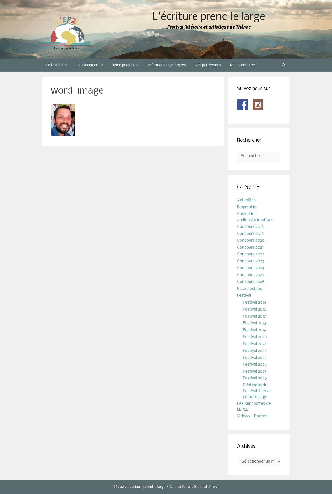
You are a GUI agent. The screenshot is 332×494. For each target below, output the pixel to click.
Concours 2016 (250, 227)
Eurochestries (249, 289)
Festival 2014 (254, 303)
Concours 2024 (250, 268)
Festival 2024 (255, 364)
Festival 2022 (255, 351)
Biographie (246, 207)
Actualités (246, 200)
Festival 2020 (255, 337)
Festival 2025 (255, 371)
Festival (244, 296)
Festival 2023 (255, 358)
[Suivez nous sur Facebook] (242, 104)
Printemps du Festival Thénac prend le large (257, 391)
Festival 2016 (254, 309)
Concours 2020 (250, 240)
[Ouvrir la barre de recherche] (283, 65)
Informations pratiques (167, 65)
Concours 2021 (250, 247)
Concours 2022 (250, 254)
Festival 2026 (255, 378)
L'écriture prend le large (208, 17)
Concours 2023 (250, 261)
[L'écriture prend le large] (68, 33)
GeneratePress (206, 487)
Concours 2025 (250, 275)
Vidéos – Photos (252, 416)
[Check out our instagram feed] (258, 104)
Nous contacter (242, 65)
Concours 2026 (250, 282)
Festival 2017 (254, 316)
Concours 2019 (250, 234)
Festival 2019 (254, 330)
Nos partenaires (208, 65)
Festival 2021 (254, 344)
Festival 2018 (254, 323)
